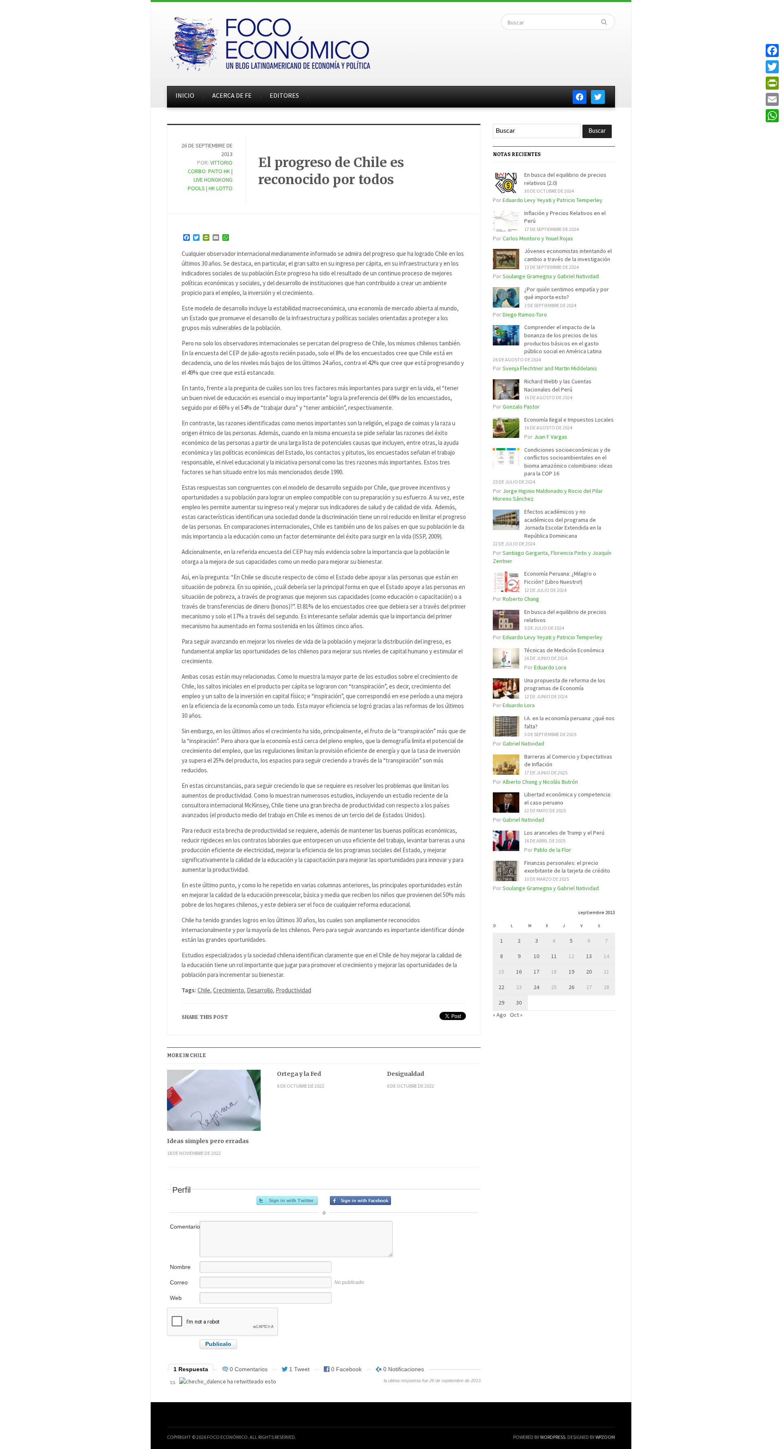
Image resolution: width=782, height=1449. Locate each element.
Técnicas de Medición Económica (564, 650)
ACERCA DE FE (232, 95)
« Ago (499, 1014)
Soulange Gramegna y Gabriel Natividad (551, 276)
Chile (204, 990)
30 (519, 1002)
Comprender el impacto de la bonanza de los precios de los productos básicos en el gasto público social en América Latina (563, 339)
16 (519, 971)
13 (589, 956)
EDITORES (284, 95)
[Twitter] (772, 67)
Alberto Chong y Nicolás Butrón (540, 781)
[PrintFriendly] (772, 83)
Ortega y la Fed (299, 1073)
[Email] (772, 99)
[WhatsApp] (772, 116)
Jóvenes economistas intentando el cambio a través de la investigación (568, 255)
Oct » (516, 1014)
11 (554, 956)
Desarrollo (260, 990)
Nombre (180, 1267)
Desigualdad (405, 1073)
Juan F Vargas (550, 436)
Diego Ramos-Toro (525, 314)
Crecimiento (228, 990)
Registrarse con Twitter (287, 1200)
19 (571, 971)
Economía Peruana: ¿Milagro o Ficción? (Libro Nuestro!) (560, 577)
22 (501, 987)
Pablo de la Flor (552, 849)
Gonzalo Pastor (521, 406)
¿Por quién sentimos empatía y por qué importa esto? (566, 293)
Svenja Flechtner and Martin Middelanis (550, 368)
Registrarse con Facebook (360, 1200)
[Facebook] (772, 50)
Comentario (184, 1226)
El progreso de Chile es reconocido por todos (331, 171)
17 (536, 971)
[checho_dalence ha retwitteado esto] (227, 1381)
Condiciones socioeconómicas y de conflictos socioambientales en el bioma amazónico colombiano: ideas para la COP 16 (568, 461)
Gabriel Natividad (523, 743)
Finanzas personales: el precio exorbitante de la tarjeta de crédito (567, 867)
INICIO (185, 95)
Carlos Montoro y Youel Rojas (538, 238)
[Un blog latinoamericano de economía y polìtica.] (270, 41)
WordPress (552, 1437)
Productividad (293, 990)
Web (176, 1298)
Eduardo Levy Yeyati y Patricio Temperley (552, 200)
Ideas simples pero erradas (208, 1141)
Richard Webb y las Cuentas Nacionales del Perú (557, 385)
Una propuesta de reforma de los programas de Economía (564, 684)
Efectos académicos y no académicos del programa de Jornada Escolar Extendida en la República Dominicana (562, 523)
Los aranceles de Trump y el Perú (564, 832)
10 (536, 956)
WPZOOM (605, 1437)
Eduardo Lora (550, 667)
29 (501, 1002)
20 (589, 971)
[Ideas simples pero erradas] (214, 1103)
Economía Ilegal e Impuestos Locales (569, 419)
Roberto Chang (521, 598)
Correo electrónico (184, 1286)
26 (571, 987)
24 (536, 987)
